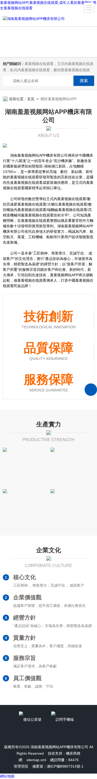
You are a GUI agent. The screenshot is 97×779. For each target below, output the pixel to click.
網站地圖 (7, 776)
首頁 (30, 99)
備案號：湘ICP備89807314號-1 (58, 766)
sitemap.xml (36, 760)
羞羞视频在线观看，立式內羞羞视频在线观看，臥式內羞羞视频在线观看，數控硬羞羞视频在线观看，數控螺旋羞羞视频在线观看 (48, 70)
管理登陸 (21, 766)
